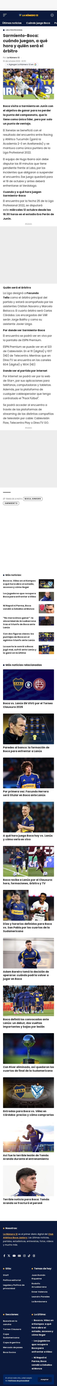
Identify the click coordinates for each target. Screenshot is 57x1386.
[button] (45, 1379)
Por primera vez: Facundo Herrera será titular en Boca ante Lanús (26, 793)
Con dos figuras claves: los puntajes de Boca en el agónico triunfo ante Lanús (19, 637)
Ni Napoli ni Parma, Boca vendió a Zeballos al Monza (18, 607)
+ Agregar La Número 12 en (20, 64)
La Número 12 (13, 57)
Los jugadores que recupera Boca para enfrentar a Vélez (19, 595)
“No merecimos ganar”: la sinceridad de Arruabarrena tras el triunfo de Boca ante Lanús (19, 622)
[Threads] (34, 1256)
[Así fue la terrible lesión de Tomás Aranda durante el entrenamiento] (28, 1136)
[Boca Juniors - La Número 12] (28, 15)
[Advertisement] (28, 4)
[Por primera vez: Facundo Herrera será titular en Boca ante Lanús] (28, 773)
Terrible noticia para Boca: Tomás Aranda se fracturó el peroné (26, 1201)
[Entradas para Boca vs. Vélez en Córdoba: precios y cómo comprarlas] (28, 1092)
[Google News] (19, 1256)
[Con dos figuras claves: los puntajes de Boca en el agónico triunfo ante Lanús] (46, 636)
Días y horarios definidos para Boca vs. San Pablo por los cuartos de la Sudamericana (27, 927)
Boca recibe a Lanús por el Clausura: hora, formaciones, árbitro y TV (28, 881)
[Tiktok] (29, 1256)
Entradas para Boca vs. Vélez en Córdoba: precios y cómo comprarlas (28, 1113)
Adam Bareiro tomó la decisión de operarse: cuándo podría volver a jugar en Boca (26, 975)
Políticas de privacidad (18, 1381)
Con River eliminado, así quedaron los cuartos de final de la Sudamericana (28, 1069)
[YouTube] (14, 1256)
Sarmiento (11, 503)
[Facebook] (4, 1256)
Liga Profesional (14, 30)
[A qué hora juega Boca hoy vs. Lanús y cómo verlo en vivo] (28, 817)
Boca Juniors (33, 498)
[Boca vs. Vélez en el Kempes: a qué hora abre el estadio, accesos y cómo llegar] (46, 583)
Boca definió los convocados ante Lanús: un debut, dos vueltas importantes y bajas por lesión (26, 1023)
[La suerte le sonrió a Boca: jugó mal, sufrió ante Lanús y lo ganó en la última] (46, 649)
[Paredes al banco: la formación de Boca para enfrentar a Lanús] (28, 729)
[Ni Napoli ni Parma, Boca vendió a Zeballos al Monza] (46, 608)
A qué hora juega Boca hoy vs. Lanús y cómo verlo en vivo (28, 837)
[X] (9, 1256)
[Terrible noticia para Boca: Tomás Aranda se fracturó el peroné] (28, 1180)
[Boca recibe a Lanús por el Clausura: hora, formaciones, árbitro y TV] (28, 861)
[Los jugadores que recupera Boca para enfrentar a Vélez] (46, 596)
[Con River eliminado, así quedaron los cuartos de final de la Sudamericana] (28, 1048)
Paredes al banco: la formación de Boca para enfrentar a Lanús (26, 749)
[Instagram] (24, 1256)
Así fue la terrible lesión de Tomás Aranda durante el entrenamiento (26, 1157)
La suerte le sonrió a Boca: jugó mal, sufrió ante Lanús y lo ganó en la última (19, 649)
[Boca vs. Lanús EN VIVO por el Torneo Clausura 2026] (28, 684)
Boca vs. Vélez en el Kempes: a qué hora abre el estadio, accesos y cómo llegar (19, 584)
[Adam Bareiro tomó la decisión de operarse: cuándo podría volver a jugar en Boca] (28, 953)
